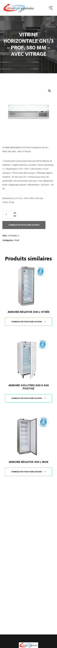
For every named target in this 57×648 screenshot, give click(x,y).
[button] (49, 91)
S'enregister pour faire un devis (23, 224)
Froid (16, 240)
